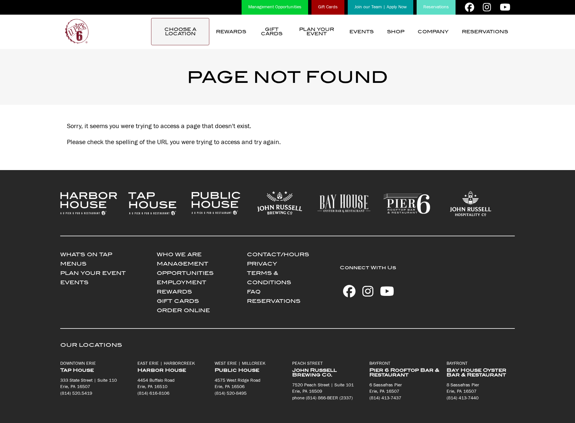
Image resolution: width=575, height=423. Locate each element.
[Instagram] (487, 7)
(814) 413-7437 (385, 398)
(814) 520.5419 (76, 393)
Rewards (231, 32)
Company (433, 32)
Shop (395, 32)
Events (361, 32)
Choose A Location (180, 31)
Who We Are (179, 254)
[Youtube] (505, 7)
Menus (73, 263)
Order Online (183, 310)
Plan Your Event (316, 31)
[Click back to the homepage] (77, 32)
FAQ (254, 291)
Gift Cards (328, 7)
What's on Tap (86, 254)
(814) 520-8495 (231, 393)
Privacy (262, 263)
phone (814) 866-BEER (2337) (322, 398)
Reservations (436, 7)
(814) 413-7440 (463, 398)
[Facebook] (469, 7)
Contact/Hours (278, 254)
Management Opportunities (274, 7)
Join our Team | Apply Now (380, 7)
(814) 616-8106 (153, 393)
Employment (181, 282)
